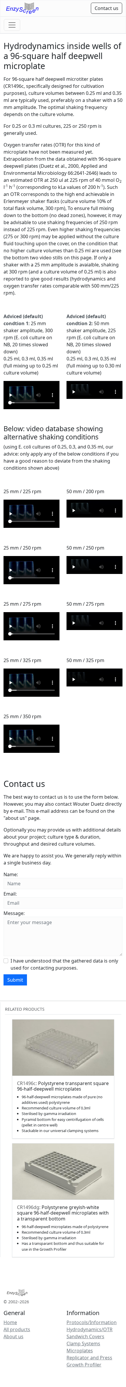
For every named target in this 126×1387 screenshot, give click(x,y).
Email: (10, 894)
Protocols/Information (92, 1322)
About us (13, 1336)
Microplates (80, 1350)
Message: (14, 913)
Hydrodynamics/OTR (90, 1329)
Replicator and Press (89, 1357)
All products (17, 1329)
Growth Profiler (84, 1364)
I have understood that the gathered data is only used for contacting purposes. (64, 964)
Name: (11, 874)
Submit (15, 980)
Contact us (106, 8)
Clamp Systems (83, 1343)
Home (10, 1322)
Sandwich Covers (85, 1336)
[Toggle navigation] (12, 25)
